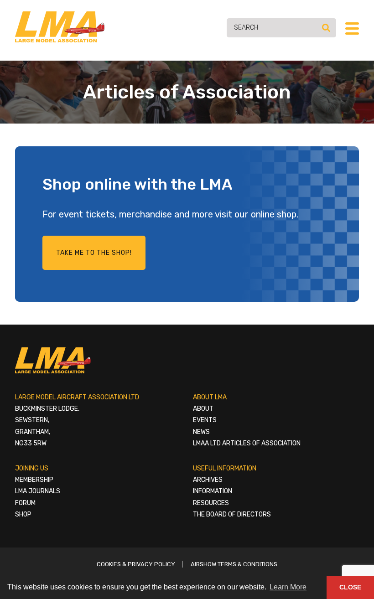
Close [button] (350, 587)
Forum (25, 503)
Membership (34, 480)
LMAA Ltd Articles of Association (247, 443)
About (203, 409)
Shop (23, 514)
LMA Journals (37, 491)
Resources (211, 503)
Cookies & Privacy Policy (136, 564)
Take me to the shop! (94, 253)
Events (205, 420)
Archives (208, 480)
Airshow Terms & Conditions (234, 564)
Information (212, 491)
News (201, 432)
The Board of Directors (232, 514)
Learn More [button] (288, 587)
